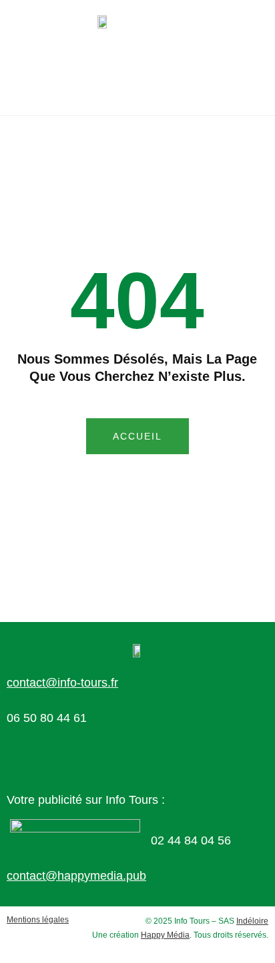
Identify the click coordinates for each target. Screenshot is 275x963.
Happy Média (165, 935)
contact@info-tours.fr (62, 682)
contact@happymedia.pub (76, 875)
